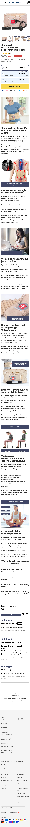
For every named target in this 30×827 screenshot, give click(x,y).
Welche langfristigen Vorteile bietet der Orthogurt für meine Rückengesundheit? (14, 593)
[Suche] (5, 2)
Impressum (20, 802)
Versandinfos (21, 793)
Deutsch (20, 808)
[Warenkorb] (28, 3)
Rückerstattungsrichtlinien (23, 798)
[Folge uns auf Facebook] (18, 719)
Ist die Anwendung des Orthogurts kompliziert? (12, 578)
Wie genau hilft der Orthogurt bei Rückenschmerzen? (12, 571)
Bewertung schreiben (9, 615)
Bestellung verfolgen (4, 787)
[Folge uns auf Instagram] (22, 719)
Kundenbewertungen (7, 782)
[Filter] (23, 614)
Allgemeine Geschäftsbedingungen (22, 788)
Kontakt (3, 777)
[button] (5, 53)
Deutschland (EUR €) (8, 808)
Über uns (19, 777)
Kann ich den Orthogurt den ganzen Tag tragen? (14, 585)
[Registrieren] (25, 769)
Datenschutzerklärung (22, 782)
